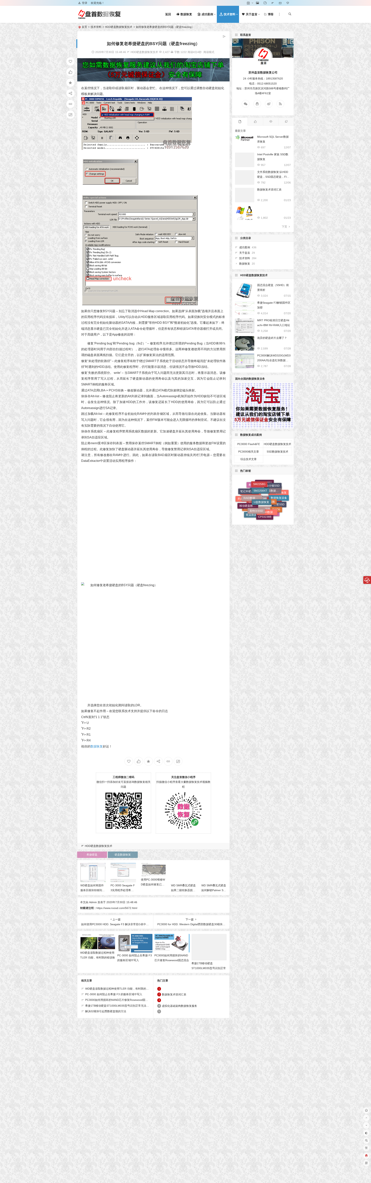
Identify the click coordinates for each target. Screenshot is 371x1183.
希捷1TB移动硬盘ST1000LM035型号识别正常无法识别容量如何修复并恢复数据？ (134, 1005)
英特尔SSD (256, 483)
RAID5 (276, 489)
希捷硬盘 (92, 854)
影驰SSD (272, 496)
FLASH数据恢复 (268, 483)
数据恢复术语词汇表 (174, 994)
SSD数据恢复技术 (277, 451)
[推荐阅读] (286, 122)
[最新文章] (240, 122)
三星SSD (279, 500)
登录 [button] (84, 2)
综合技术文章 (248, 459)
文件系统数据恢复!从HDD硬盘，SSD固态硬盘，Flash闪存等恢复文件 (273, 176)
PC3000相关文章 (248, 451)
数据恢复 (96, 746)
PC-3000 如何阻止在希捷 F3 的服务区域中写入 (113, 994)
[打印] (172, 52)
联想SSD (253, 510)
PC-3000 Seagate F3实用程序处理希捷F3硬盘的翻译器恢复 (92, 890)
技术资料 (96, 26)
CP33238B (264, 488)
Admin (93, 902)
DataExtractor (264, 514)
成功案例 (244, 247)
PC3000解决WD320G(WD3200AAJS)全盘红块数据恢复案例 (274, 360)
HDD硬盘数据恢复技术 (118, 26)
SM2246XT (267, 505)
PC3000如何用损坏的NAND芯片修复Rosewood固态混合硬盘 (171, 960)
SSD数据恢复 (278, 506)
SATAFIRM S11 (259, 500)
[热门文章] (270, 122)
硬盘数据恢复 (123, 854)
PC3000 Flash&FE (248, 444)
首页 (84, 26)
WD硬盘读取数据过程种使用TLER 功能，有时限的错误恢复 (97, 957)
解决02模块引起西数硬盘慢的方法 (105, 1011)
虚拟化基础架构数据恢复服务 (179, 1005)
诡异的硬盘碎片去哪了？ (272, 337)
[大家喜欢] (255, 122)
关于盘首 (244, 252)
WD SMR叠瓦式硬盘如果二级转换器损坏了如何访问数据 (153, 884)
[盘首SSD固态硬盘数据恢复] (99, 17)
